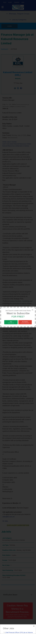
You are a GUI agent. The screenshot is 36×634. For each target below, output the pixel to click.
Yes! (11, 322)
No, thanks (25, 322)
